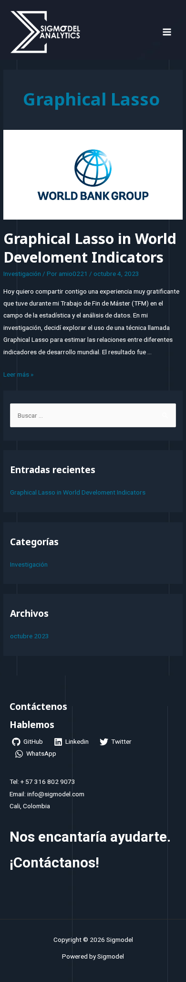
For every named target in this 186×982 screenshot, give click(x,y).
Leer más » (18, 374)
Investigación (22, 273)
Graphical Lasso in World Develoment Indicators (89, 248)
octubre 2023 (29, 636)
